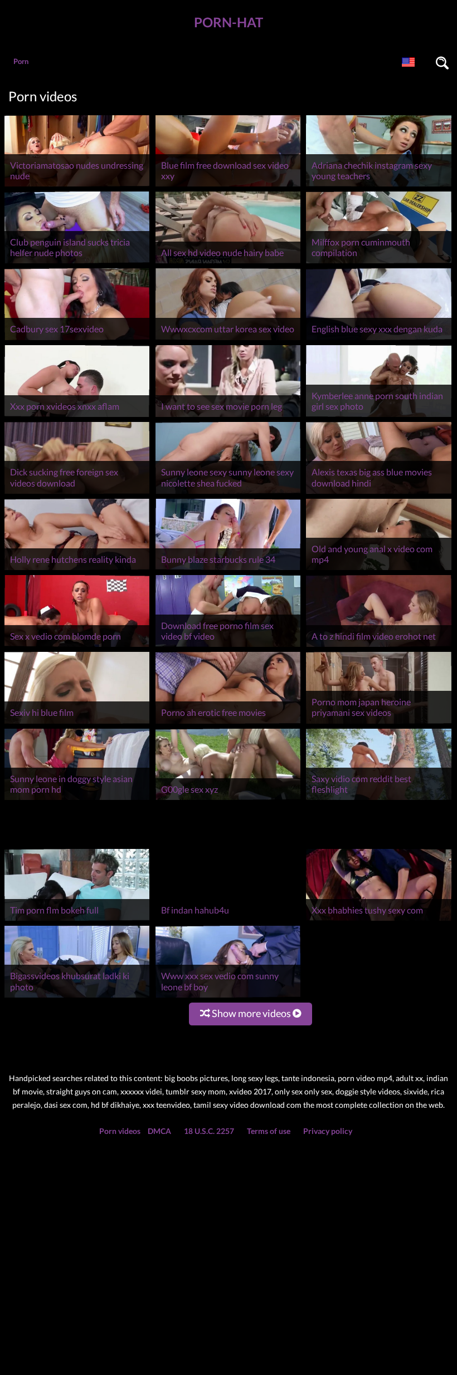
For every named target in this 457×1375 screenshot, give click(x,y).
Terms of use (268, 1087)
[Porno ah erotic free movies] (227, 723)
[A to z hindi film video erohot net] (378, 646)
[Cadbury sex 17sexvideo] (76, 340)
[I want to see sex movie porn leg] (227, 416)
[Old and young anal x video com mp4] (378, 569)
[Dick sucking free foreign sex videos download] (76, 493)
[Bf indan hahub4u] (227, 877)
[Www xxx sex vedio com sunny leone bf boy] (227, 953)
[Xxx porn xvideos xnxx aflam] (76, 416)
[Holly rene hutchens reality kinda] (76, 569)
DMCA (159, 1087)
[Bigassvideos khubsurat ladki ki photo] (76, 953)
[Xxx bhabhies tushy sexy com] (378, 877)
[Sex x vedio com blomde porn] (76, 646)
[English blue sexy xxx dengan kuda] (378, 340)
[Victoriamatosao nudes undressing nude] (76, 186)
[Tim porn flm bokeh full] (76, 877)
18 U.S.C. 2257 (209, 1087)
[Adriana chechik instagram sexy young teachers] (378, 186)
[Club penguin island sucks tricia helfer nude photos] (76, 263)
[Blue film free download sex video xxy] (227, 186)
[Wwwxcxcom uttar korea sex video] (227, 340)
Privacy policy (327, 1087)
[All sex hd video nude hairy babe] (227, 263)
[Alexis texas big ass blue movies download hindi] (378, 493)
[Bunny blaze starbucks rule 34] (227, 569)
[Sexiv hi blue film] (76, 723)
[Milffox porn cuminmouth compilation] (378, 263)
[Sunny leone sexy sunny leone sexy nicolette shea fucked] (227, 493)
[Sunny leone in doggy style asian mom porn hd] (76, 799)
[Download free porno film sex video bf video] (227, 646)
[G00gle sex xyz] (227, 799)
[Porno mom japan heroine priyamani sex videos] (378, 723)
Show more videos (251, 970)
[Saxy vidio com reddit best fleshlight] (378, 799)
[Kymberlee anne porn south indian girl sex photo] (378, 416)
